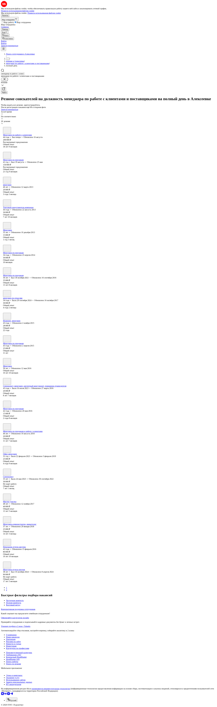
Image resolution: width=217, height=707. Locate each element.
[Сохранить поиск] (3, 89)
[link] (5, 35)
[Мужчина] (7, 130)
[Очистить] (4, 79)
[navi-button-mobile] (3, 49)
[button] (4, 41)
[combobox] (12, 73)
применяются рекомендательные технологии (51, 689)
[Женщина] (7, 225)
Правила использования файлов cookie (44, 13)
